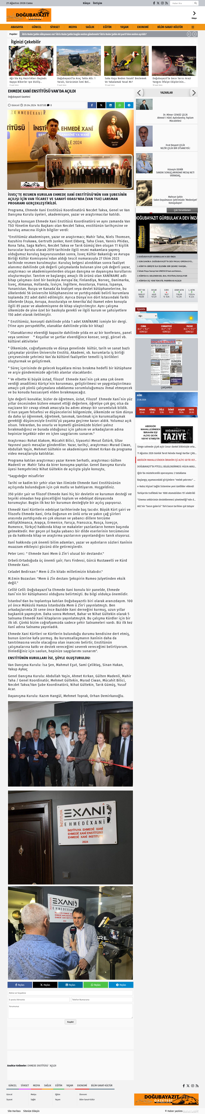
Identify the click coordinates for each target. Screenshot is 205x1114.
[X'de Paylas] (101, 105)
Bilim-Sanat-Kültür (170, 27)
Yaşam (124, 27)
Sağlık (90, 27)
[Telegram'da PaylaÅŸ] (129, 105)
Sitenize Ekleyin (31, 1111)
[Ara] (195, 3)
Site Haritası (14, 1111)
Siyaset (55, 27)
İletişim (97, 3)
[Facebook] (154, 3)
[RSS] (167, 3)
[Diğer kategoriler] (193, 27)
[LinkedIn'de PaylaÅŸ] (110, 105)
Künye (86, 3)
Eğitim (107, 27)
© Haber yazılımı (174, 1111)
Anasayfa (17, 27)
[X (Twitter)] (158, 3)
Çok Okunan (151, 210)
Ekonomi (142, 27)
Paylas (21, 984)
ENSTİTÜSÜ (42, 1065)
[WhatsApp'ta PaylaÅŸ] (120, 105)
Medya (73, 27)
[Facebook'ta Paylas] (92, 105)
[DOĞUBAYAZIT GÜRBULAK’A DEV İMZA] (166, 233)
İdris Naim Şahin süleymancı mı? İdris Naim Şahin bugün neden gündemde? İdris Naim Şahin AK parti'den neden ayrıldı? (84, 34)
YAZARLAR (166, 92)
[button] (189, 34)
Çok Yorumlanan (182, 210)
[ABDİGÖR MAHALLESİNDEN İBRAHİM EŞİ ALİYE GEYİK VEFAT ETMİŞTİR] (166, 431)
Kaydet (70, 1021)
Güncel (36, 27)
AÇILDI (53, 1065)
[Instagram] (162, 3)
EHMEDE (32, 1065)
